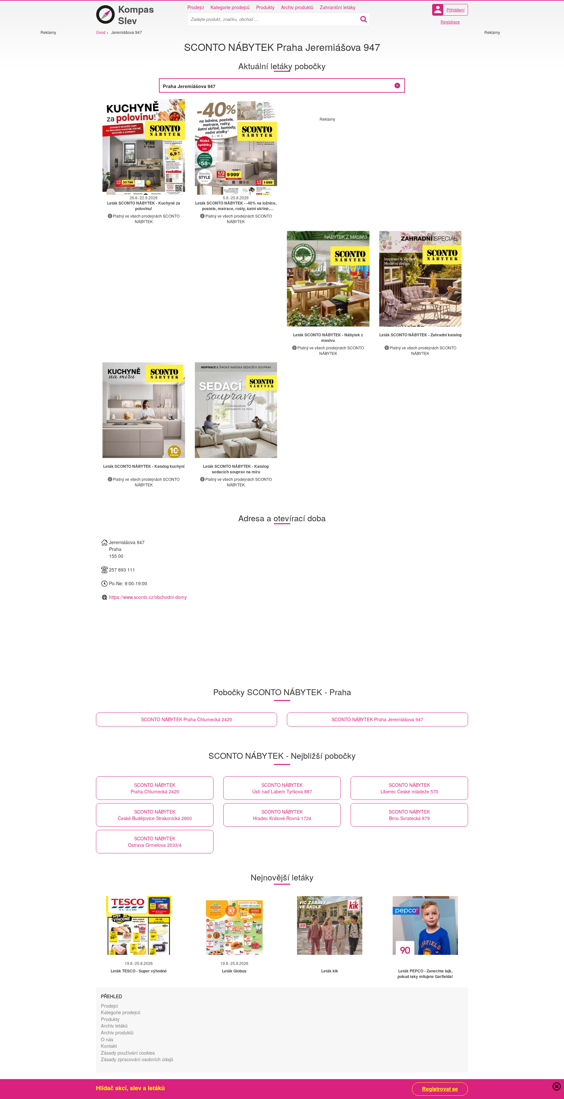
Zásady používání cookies (128, 1052)
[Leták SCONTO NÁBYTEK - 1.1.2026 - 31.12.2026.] (143, 410)
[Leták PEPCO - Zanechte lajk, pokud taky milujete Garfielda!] (425, 925)
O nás (107, 1039)
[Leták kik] (329, 925)
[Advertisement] (60, 133)
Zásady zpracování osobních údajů (137, 1059)
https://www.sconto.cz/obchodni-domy (148, 597)
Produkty (265, 7)
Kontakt (109, 1045)
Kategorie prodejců (230, 7)
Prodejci (195, 7)
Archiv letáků (114, 1025)
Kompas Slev (136, 14)
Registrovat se (440, 1088)
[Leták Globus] (234, 925)
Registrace (450, 21)
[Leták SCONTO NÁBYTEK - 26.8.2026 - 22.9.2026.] (143, 147)
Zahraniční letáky (337, 7)
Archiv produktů (297, 7)
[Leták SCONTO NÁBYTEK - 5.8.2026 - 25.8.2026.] (236, 147)
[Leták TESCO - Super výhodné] (138, 925)
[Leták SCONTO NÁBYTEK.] (328, 279)
